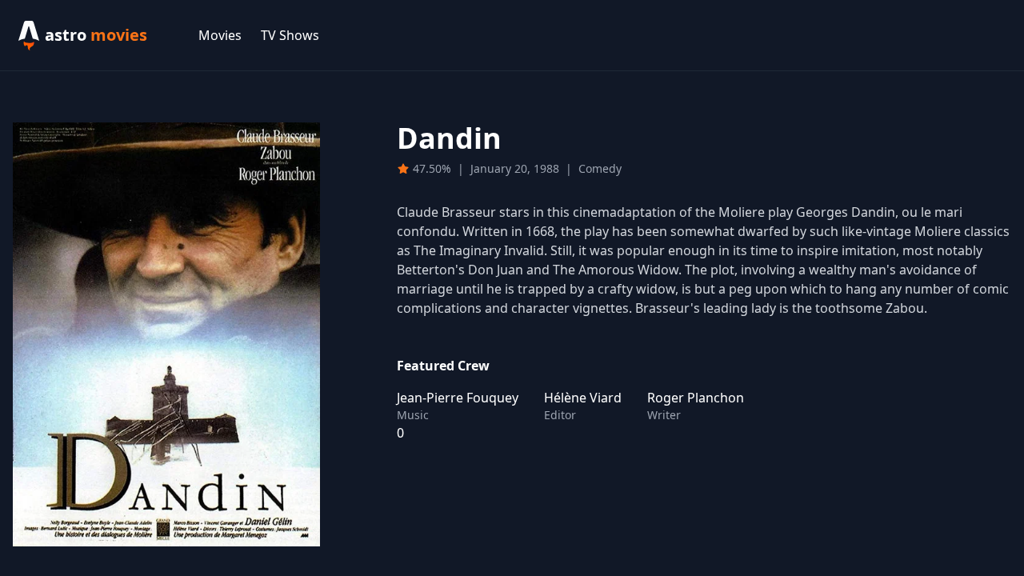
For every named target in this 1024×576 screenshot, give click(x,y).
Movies (220, 35)
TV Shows (290, 35)
